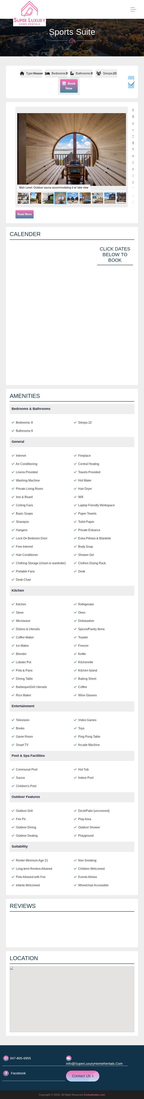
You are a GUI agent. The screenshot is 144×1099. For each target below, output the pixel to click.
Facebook (18, 1073)
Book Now (70, 86)
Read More (24, 214)
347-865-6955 (20, 1058)
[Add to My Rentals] (131, 82)
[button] (123, 112)
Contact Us (82, 1076)
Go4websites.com (94, 1094)
